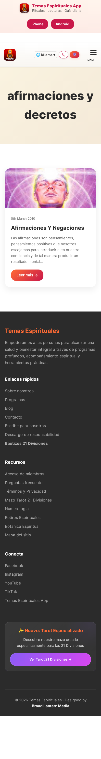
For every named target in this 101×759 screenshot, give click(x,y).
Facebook (14, 565)
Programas (15, 399)
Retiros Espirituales (22, 517)
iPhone (37, 24)
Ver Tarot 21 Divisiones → (50, 659)
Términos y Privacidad (25, 491)
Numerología (17, 508)
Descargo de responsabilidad (32, 434)
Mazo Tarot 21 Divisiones (28, 500)
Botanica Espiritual (22, 526)
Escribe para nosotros (25, 425)
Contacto (13, 417)
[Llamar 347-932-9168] (63, 54)
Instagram (14, 574)
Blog (9, 408)
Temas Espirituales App (26, 600)
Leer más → (27, 274)
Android (62, 24)
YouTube (13, 583)
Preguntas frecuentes (24, 482)
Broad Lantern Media (50, 706)
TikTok (11, 591)
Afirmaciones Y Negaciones (47, 228)
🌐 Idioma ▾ (45, 55)
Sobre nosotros (19, 390)
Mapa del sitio (18, 534)
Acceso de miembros (24, 473)
